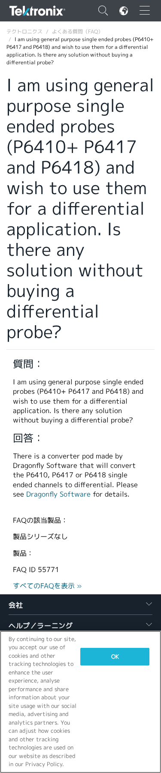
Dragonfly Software (58, 494)
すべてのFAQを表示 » (47, 586)
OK (115, 657)
